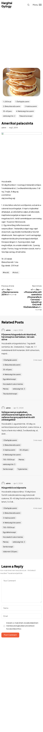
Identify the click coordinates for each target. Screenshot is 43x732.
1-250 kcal (7, 101)
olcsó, (16, 272)
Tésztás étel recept (10, 394)
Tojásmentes (22, 469)
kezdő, (6, 272)
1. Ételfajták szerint (22, 101)
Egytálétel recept (9, 379)
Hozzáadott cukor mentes (13, 384)
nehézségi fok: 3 (19, 389)
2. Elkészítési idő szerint (11, 106)
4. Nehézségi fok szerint (25, 111)
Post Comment (10, 635)
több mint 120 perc (10, 551)
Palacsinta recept (25, 116)
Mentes (5, 389)
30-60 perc (7, 111)
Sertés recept (8, 469)
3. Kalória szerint (31, 106)
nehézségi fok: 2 (9, 116)
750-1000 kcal (8, 459)
